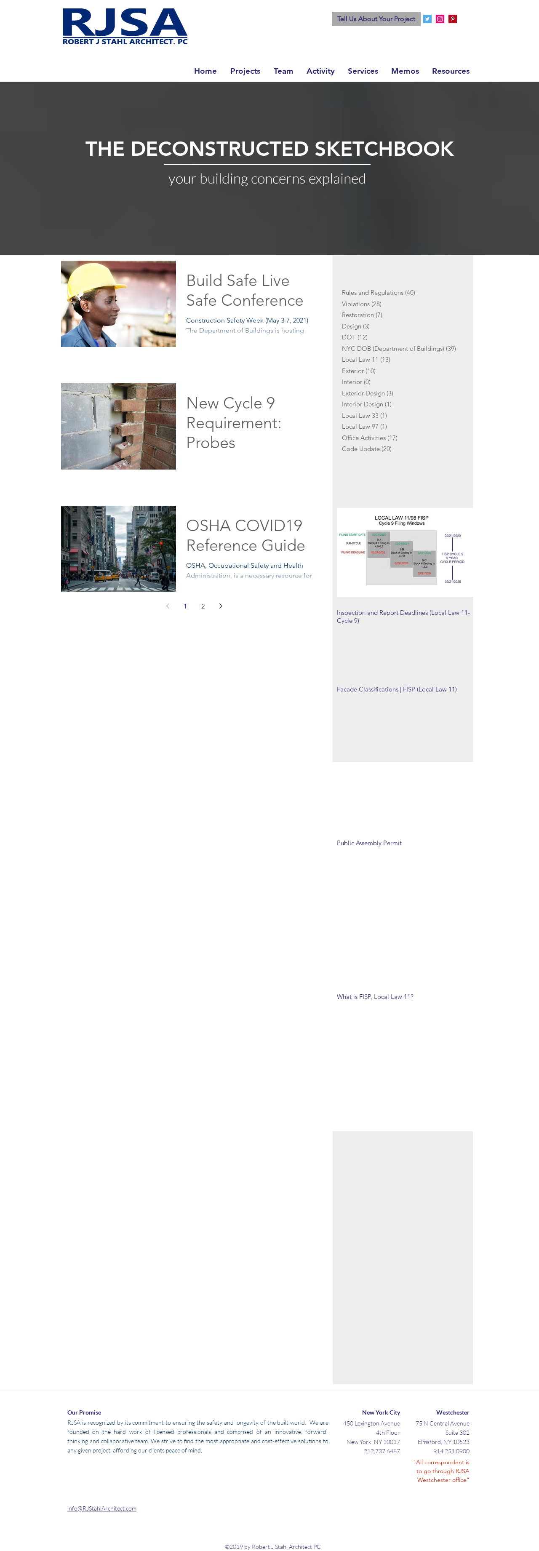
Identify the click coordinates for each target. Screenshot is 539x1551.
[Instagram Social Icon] (440, 19)
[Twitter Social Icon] (427, 19)
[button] (362, 70)
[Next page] (220, 606)
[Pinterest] (452, 19)
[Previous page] (167, 606)
